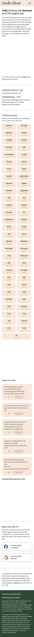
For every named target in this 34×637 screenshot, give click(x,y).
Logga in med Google (15, 557)
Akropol (24, 125)
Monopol (24, 248)
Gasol (24, 169)
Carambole (9, 154)
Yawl (24, 328)
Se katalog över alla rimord (11, 594)
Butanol (9, 147)
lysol (24, 234)
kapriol (9, 205)
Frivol (9, 169)
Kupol (24, 227)
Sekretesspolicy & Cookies (11, 597)
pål (24, 277)
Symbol (24, 306)
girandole (24, 176)
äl (16, 335)
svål (9, 306)
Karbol (24, 205)
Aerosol (9, 125)
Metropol (9, 248)
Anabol (9, 140)
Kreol (9, 227)
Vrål (9, 328)
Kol (24, 212)
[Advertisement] (17, 56)
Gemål (9, 176)
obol (24, 263)
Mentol (9, 241)
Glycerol (9, 183)
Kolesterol (9, 219)
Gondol (9, 190)
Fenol (24, 162)
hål (9, 198)
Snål (24, 292)
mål (9, 256)
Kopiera (19, 397)
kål (9, 234)
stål (24, 299)
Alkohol (9, 133)
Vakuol (24, 321)
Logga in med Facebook (15, 546)
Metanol (24, 241)
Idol (24, 198)
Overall (9, 270)
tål (9, 321)
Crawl (24, 154)
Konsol (24, 219)
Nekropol (24, 256)
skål (9, 292)
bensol (24, 140)
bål (24, 147)
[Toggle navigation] (29, 3)
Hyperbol (24, 190)
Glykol (24, 183)
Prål (9, 277)
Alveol (24, 133)
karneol (9, 212)
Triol (9, 313)
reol (9, 285)
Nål (9, 263)
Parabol (24, 270)
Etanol (9, 162)
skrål (24, 285)
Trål (24, 313)
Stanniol (9, 299)
